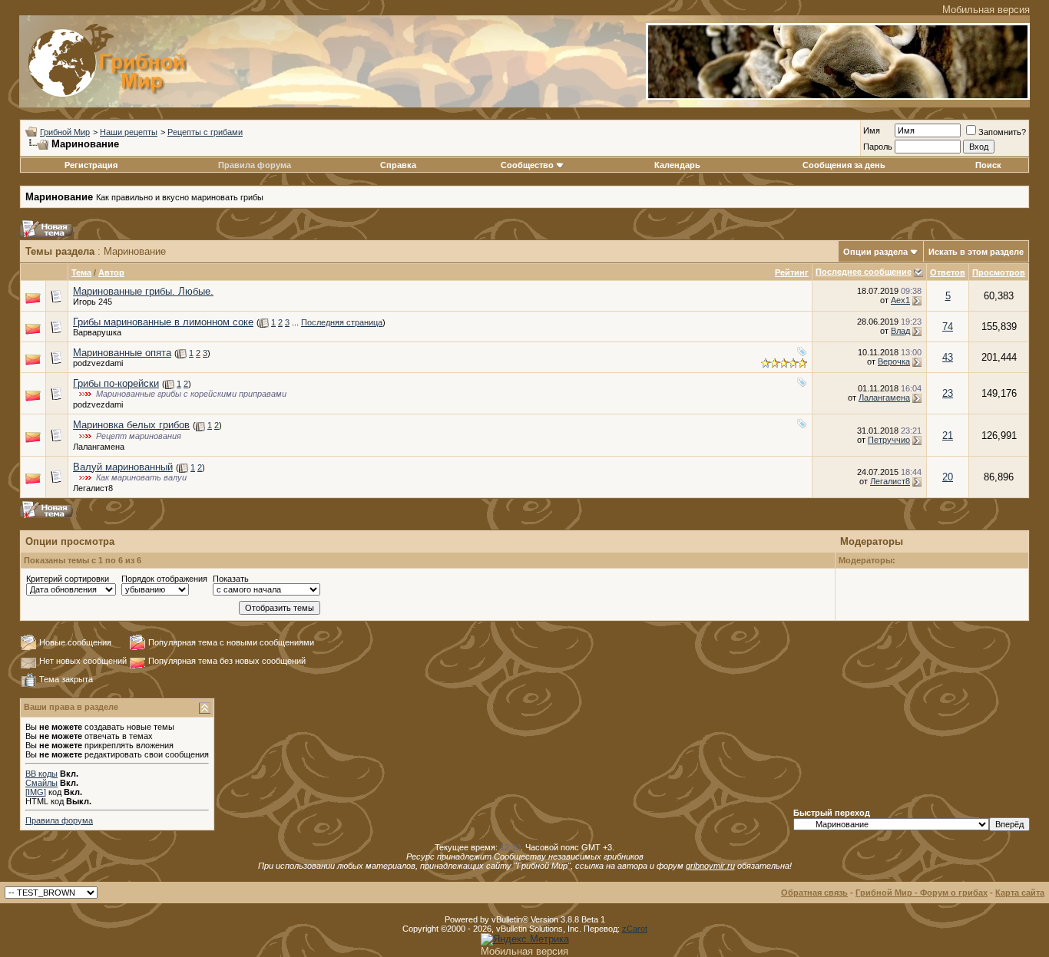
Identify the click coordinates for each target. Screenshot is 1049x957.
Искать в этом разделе (976, 251)
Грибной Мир (65, 132)
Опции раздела (875, 251)
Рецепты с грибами (205, 132)
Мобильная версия (986, 9)
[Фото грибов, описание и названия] (838, 96)
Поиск (988, 165)
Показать (231, 578)
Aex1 (900, 300)
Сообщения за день (843, 165)
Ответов (947, 272)
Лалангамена (884, 397)
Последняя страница (341, 322)
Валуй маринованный (123, 467)
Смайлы (41, 782)
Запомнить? (1002, 132)
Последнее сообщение (864, 271)
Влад (900, 330)
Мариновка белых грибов (131, 425)
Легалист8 (93, 488)
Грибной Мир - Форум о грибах (921, 892)
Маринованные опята (122, 352)
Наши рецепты (128, 132)
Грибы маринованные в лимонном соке (163, 322)
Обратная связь (814, 892)
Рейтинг (792, 272)
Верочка (894, 361)
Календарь (677, 165)
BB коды (41, 773)
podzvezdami (98, 363)
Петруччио (889, 439)
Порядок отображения (164, 578)
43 (947, 357)
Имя (871, 130)
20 (947, 477)
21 (947, 435)
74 (947, 326)
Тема (81, 272)
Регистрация (91, 165)
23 (947, 393)
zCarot (634, 928)
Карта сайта (1019, 892)
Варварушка (97, 332)
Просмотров (998, 272)
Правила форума (254, 165)
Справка (398, 165)
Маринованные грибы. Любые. (143, 291)
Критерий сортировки (67, 578)
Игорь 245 (92, 301)
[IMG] (35, 792)
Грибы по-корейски (116, 383)
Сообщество (527, 165)
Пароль (877, 146)
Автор (111, 272)
